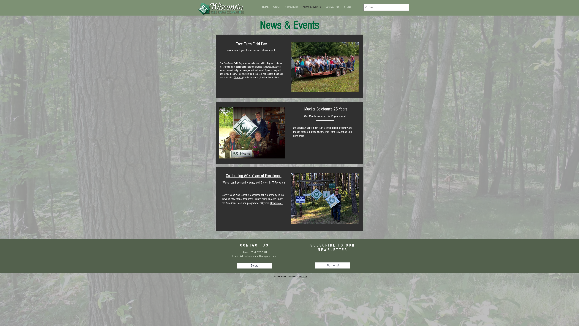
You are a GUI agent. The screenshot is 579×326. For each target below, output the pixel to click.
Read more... (276, 203)
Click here (238, 77)
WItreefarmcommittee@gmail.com (258, 256)
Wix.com (303, 276)
